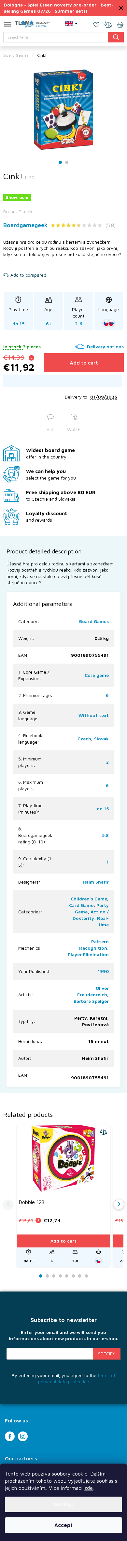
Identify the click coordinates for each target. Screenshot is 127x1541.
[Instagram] (23, 1436)
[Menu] (7, 25)
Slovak (101, 738)
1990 (103, 971)
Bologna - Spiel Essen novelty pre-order (50, 4)
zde (88, 1488)
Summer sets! (71, 11)
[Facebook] (10, 1436)
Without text (93, 715)
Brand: (18, 211)
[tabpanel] (63, 110)
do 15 (103, 808)
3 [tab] (53, 1276)
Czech (84, 738)
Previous (8, 1204)
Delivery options (105, 346)
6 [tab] (73, 1276)
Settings (63, 1504)
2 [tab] (66, 162)
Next (119, 1204)
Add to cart (84, 362)
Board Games (94, 621)
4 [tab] (60, 1276)
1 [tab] (60, 162)
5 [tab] (66, 1276)
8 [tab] (86, 1276)
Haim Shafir (96, 882)
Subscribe (106, 1354)
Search (115, 37)
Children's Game (89, 898)
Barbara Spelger (91, 1001)
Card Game (81, 905)
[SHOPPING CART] (120, 25)
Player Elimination (88, 954)
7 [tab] (79, 1276)
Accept (63, 1525)
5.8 (105, 835)
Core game (97, 675)
